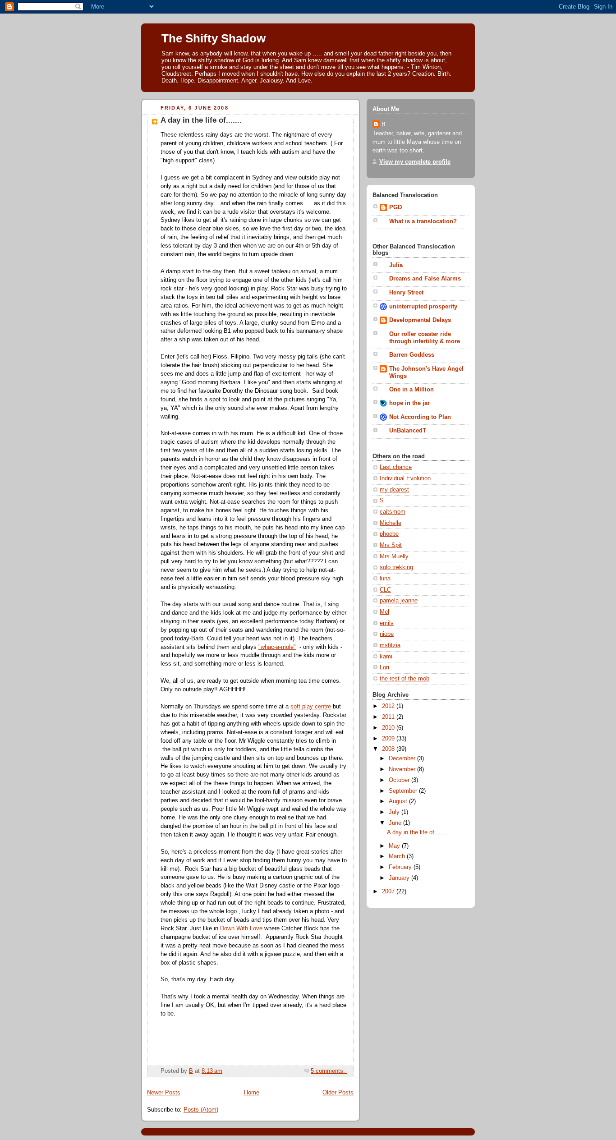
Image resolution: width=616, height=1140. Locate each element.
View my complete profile (415, 162)
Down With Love (241, 928)
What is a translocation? (423, 221)
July (395, 812)
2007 (389, 891)
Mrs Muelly (394, 556)
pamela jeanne (399, 601)
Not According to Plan (420, 417)
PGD (395, 207)
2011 (389, 717)
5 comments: (329, 1071)
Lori (384, 667)
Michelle (390, 523)
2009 (389, 738)
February (401, 867)
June (396, 823)
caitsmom (392, 512)
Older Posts (338, 1092)
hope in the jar (409, 403)
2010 (389, 728)
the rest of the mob (404, 679)
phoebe (389, 534)
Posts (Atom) (201, 1110)
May (395, 846)
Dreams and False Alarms (425, 279)
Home (251, 1092)
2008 (389, 749)
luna (385, 578)
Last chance (396, 467)
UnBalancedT (407, 431)
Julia (396, 265)
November (403, 769)
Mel (384, 612)
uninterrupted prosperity (423, 306)
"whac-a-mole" (277, 647)
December (403, 758)
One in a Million (411, 389)
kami (386, 656)
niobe (387, 634)
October (400, 780)
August (399, 801)
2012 (389, 706)
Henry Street (406, 293)
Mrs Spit (391, 545)
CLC (385, 590)
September (404, 791)
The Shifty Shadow (213, 38)
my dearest (394, 490)
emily (387, 623)
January (400, 878)
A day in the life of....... (201, 120)
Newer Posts (163, 1092)
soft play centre (310, 706)
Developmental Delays (420, 320)
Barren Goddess (411, 355)
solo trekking (396, 567)
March (398, 856)
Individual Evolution (405, 478)
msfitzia (390, 645)
